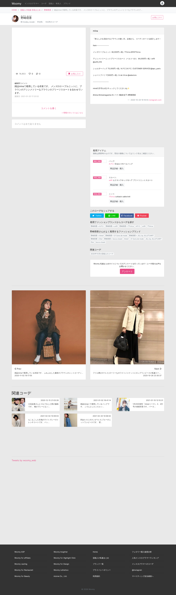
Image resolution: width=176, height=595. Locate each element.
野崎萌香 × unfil (112, 226)
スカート (112, 177)
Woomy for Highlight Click (64, 558)
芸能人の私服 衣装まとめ (30, 10)
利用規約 (96, 576)
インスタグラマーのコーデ (142, 564)
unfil (110, 180)
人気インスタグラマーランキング (145, 558)
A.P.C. (111, 164)
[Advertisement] (127, 125)
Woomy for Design (61, 564)
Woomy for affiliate (22, 558)
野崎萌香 (47, 10)
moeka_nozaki (29, 22)
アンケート (127, 271)
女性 (41, 22)
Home (95, 552)
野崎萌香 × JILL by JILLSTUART (141, 236)
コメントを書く (49, 108)
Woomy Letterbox (61, 570)
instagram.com (155, 100)
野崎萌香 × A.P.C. (97, 226)
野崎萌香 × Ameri (97, 236)
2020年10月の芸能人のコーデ (102, 254)
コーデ (43, 3)
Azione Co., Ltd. (60, 576)
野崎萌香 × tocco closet (113, 239)
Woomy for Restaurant (23, 570)
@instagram (137, 570)
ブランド (67, 3)
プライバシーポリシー (102, 570)
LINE (113, 215)
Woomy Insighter (61, 552)
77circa (112, 197)
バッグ (111, 161)
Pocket (143, 215)
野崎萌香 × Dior (96, 239)
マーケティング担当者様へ (142, 576)
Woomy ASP (19, 552)
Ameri (126, 239)
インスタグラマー (32, 3)
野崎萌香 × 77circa (126, 226)
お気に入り (157, 17)
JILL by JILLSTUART (153, 239)
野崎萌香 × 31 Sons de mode (116, 236)
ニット (111, 194)
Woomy (16, 3)
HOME (14, 10)
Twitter (98, 215)
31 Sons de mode (137, 239)
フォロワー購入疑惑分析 (142, 552)
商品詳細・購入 (117, 168)
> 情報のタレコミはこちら (72, 113)
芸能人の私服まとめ (101, 558)
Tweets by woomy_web (24, 460)
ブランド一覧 (98, 564)
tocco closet (100, 242)
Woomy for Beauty (22, 576)
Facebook (128, 215)
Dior (92, 242)
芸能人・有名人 (55, 3)
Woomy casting (20, 564)
